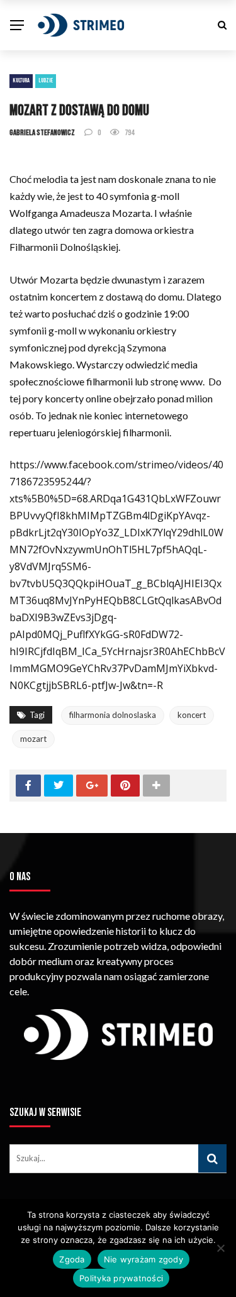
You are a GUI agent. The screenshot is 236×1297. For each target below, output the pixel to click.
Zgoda (71, 1259)
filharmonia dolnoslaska (112, 715)
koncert (191, 715)
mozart (33, 739)
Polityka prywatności (121, 1278)
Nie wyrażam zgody (143, 1259)
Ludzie (45, 80)
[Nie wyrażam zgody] (220, 1248)
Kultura (21, 80)
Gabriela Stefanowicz (42, 133)
